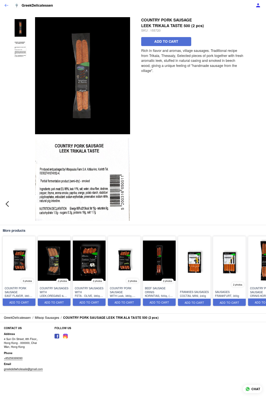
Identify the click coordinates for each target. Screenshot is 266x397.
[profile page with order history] (258, 5)
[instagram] (65, 336)
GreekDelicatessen (37, 5)
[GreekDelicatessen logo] (17, 5)
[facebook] (57, 336)
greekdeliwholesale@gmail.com (23, 369)
